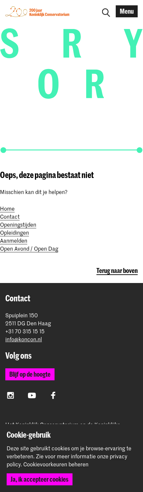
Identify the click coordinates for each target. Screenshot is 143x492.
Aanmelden (13, 240)
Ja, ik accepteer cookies (40, 479)
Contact (10, 216)
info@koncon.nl (23, 339)
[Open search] (106, 11)
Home (7, 208)
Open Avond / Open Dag (29, 248)
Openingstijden (18, 224)
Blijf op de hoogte (30, 374)
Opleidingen (14, 232)
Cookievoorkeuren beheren (55, 464)
